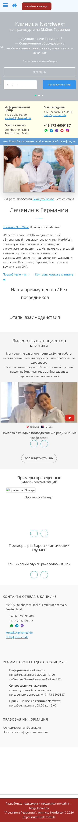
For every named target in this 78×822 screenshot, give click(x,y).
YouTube (34, 426)
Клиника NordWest (16, 227)
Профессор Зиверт (39, 497)
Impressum (30, 817)
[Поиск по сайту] (59, 5)
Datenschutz (47, 817)
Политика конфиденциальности (25, 732)
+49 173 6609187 (57, 125)
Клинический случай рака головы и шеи (39, 564)
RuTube (48, 426)
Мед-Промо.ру (39, 808)
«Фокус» (52, 61)
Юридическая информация (22, 727)
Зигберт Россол (43, 199)
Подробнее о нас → (16, 274)
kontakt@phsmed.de (18, 118)
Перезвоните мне (59, 85)
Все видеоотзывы (39, 458)
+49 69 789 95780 (21, 616)
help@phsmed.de (55, 115)
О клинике (39, 72)
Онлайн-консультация (36, 6)
